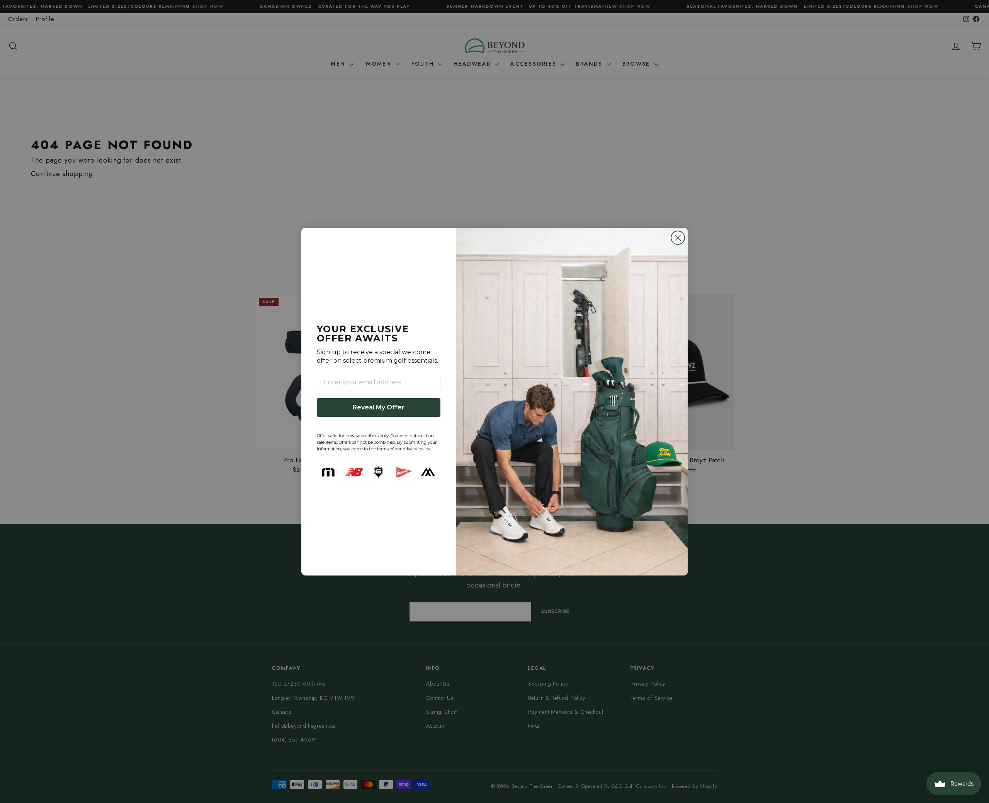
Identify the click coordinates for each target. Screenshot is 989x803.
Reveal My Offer (378, 407)
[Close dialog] (678, 237)
